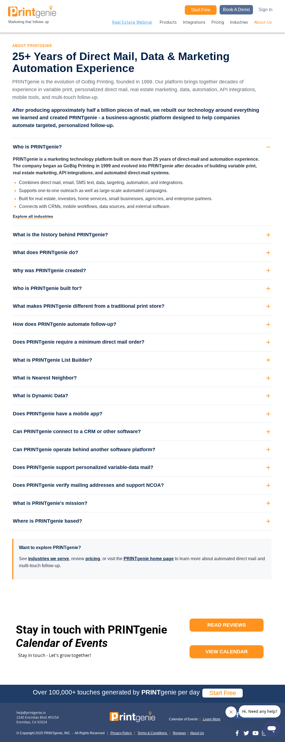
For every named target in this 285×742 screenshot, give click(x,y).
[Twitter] (246, 733)
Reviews (179, 733)
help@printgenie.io (31, 712)
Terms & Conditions (152, 733)
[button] (236, 9)
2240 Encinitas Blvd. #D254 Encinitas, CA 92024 (37, 719)
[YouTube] (255, 733)
